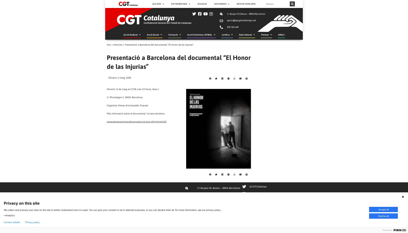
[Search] (292, 3)
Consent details (12, 222)
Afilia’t (281, 34)
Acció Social (153, 34)
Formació (173, 34)
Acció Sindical (131, 34)
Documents (220, 4)
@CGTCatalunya (257, 186)
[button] (210, 79)
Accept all (383, 209)
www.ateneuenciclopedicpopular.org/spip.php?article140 (136, 121)
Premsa (265, 34)
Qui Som (156, 4)
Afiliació (202, 4)
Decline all (383, 216)
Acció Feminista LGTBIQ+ (199, 34)
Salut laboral (245, 34)
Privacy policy (32, 222)
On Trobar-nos (179, 4)
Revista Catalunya (246, 4)
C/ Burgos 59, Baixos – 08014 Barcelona (246, 14)
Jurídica (226, 34)
